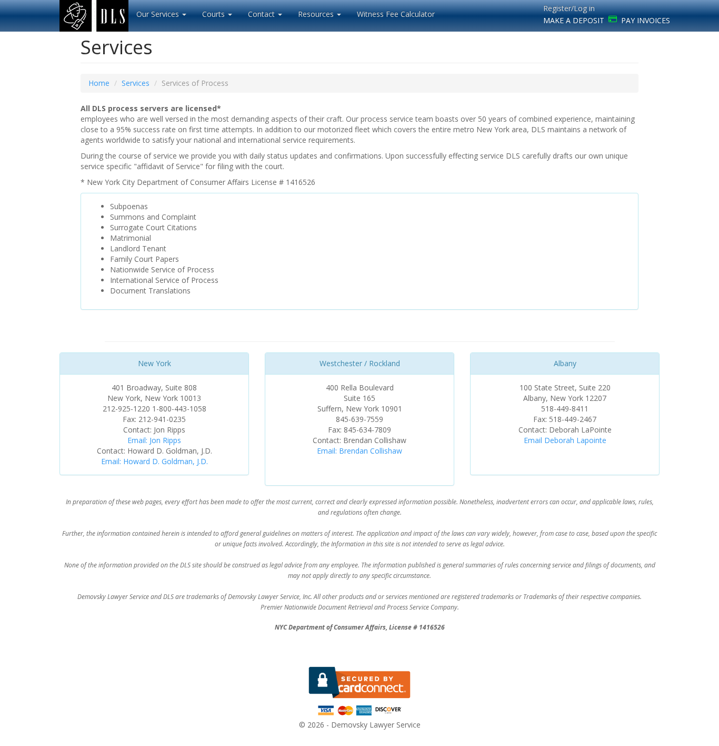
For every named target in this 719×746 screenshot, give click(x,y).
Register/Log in (569, 8)
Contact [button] (262, 14)
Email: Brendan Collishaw (359, 451)
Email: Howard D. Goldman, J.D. (154, 461)
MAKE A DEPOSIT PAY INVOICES (606, 20)
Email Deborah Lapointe (565, 440)
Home (98, 83)
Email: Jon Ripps (154, 440)
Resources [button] (317, 14)
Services (135, 83)
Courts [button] (214, 14)
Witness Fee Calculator (396, 14)
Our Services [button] (158, 14)
